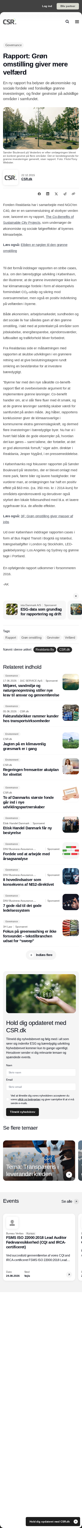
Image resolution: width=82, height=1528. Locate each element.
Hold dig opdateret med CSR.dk (50, 1521)
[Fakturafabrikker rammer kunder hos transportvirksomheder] (41, 714)
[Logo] (9, 21)
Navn (9, 1065)
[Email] (65, 193)
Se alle (66, 1201)
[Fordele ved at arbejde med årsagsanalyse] (41, 851)
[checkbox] (7, 1099)
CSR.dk (26, 179)
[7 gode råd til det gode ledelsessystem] (41, 903)
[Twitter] (56, 193)
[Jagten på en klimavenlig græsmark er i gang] (41, 741)
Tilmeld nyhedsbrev (22, 1111)
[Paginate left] (6, 1160)
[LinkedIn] (47, 193)
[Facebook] (39, 193)
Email (9, 1079)
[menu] (77, 21)
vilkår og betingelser (29, 1099)
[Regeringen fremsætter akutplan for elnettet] (41, 767)
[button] (76, 596)
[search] (67, 21)
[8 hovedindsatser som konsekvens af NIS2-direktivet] (41, 877)
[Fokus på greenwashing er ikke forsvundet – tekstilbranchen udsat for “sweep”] (41, 931)
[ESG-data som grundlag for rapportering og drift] (34, 610)
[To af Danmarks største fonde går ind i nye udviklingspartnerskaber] (41, 797)
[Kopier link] (73, 193)
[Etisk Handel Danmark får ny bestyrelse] (41, 825)
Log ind (47, 6)
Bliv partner (67, 6)
